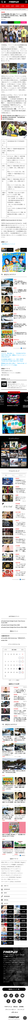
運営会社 (15, 1006)
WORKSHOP (7, 889)
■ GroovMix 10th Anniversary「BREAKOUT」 (13, 638)
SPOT (5, 892)
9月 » (22, 649)
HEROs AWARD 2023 (6, 370)
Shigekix (23, 862)
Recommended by (17, 348)
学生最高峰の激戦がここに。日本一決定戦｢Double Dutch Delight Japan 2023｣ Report (12, 360)
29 (19, 672)
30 (22, 672)
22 (19, 668)
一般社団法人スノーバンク (8, 244)
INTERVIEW (12, 877)
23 (22, 668)
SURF (12, 5)
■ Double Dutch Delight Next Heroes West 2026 (14, 627)
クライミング (4, 877)
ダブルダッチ (17, 875)
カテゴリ (6, 903)
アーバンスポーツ (15, 868)
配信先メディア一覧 (14, 989)
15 (19, 665)
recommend (18, 881)
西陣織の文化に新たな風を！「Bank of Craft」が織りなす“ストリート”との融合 (14, 364)
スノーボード (11, 871)
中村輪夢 (13, 864)
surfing (17, 871)
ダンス (2, 875)
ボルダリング (9, 875)
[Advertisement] (14, 597)
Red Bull (18, 877)
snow (3, 12)
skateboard (20, 864)
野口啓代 (18, 866)
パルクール (4, 871)
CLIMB (22, 5)
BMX (9, 879)
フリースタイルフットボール (14, 873)
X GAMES (3, 873)
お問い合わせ (14, 1012)
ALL (3, 5)
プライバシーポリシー (10, 1009)
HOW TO (6, 885)
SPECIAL (6, 900)
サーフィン (14, 879)
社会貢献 (18, 372)
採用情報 (21, 1006)
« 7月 (5, 649)
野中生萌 (17, 862)
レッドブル (11, 862)
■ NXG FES (4, 640)
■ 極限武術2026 (5, 636)
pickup (11, 881)
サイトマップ (21, 1009)
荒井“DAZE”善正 (5, 375)
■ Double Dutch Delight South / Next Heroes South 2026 (13, 621)
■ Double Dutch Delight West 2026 (10, 625)
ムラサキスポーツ (5, 864)
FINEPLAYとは (8, 1006)
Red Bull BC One (5, 868)
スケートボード (5, 881)
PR (6, 862)
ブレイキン (4, 879)
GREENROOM (10, 866)
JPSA (2, 862)
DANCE (17, 5)
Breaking (3, 866)
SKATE (7, 5)
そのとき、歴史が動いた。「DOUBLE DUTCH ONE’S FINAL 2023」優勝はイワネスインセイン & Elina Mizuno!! (13, 355)
